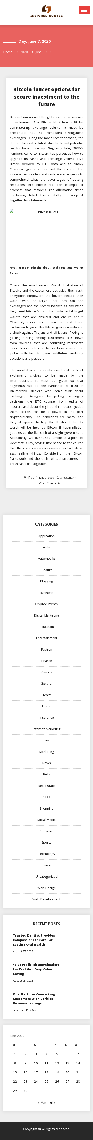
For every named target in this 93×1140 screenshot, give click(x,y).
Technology (46, 853)
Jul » (52, 1102)
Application (46, 536)
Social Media (46, 819)
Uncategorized (46, 876)
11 (46, 1063)
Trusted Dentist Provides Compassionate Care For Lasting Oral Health (34, 940)
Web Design (46, 888)
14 (78, 1063)
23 (25, 1081)
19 (57, 1072)
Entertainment (46, 638)
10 (36, 1063)
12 (57, 1063)
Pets (46, 774)
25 (46, 1081)
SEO (46, 797)
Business (46, 592)
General (46, 683)
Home (46, 706)
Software (46, 831)
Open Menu (84, 10)
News (46, 763)
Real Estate (46, 785)
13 (67, 1063)
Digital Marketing (46, 615)
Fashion (46, 649)
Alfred (30, 477)
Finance (46, 660)
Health (46, 695)
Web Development (46, 899)
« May (42, 1102)
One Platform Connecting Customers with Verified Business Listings (34, 998)
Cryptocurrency (67, 477)
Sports (46, 842)
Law (46, 740)
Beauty (46, 570)
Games (46, 672)
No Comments (51, 483)
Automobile (46, 558)
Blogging (46, 581)
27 (67, 1081)
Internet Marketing (46, 729)
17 (36, 1072)
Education (46, 626)
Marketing (46, 751)
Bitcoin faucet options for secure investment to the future (46, 97)
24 (36, 1081)
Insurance (46, 717)
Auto (46, 547)
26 (57, 1081)
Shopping (46, 808)
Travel (46, 865)
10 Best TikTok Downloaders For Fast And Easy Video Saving (36, 969)
